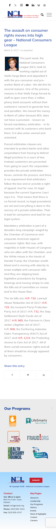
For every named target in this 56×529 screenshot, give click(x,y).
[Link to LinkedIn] (33, 5)
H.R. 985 (17, 320)
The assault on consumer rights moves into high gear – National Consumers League (28, 37)
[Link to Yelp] (44, 5)
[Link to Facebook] (9, 5)
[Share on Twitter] (28, 375)
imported (28, 50)
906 (12, 329)
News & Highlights (38, 514)
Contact (33, 517)
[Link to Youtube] (27, 5)
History (33, 507)
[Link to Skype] (39, 5)
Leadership (35, 501)
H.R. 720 (30, 298)
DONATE (36, 480)
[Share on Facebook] (12, 375)
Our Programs (36, 504)
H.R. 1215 (24, 338)
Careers (34, 520)
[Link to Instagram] (21, 5)
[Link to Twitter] (15, 5)
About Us (34, 498)
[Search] (41, 15)
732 (36, 311)
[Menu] (48, 15)
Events (33, 511)
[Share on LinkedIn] (44, 375)
